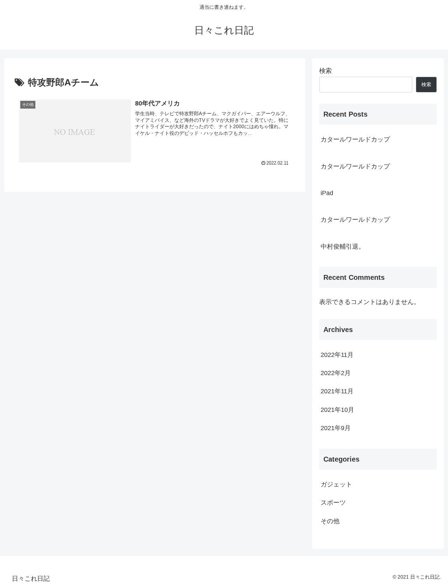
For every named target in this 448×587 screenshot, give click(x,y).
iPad (327, 192)
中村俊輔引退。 (343, 246)
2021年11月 (337, 391)
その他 (330, 521)
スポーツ (333, 502)
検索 (325, 70)
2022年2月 (336, 373)
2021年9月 (336, 428)
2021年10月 (337, 409)
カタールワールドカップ (355, 139)
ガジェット (336, 484)
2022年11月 (337, 354)
